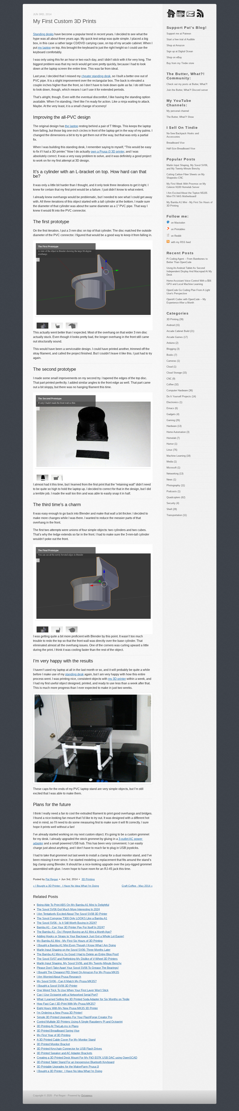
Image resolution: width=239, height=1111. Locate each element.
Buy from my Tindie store (180, 63)
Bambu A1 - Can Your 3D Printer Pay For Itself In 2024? (71, 927)
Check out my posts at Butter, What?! (187, 84)
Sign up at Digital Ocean (180, 51)
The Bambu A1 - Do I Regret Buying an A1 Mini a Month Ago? (74, 931)
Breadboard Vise (175, 142)
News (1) (171, 479)
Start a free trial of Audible (181, 39)
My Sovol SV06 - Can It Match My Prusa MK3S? (67, 981)
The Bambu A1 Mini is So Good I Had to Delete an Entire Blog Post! (78, 954)
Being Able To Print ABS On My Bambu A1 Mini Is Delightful (73, 904)
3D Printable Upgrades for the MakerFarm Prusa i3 (68, 1066)
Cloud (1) (171, 366)
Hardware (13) (174, 426)
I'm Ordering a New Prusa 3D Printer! (59, 1012)
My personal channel (178, 111)
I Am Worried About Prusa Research (59, 976)
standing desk (74, 674)
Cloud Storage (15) (177, 372)
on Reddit (175, 235)
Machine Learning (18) (178, 455)
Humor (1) (172, 443)
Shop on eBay (174, 57)
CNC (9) (171, 378)
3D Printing (88, 879)
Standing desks (43, 34)
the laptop (71, 126)
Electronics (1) (174, 402)
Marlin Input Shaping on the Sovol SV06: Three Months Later (73, 949)
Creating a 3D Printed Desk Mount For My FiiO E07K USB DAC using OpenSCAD (87, 1057)
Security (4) (173, 503)
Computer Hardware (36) (180, 390)
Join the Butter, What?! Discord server (187, 90)
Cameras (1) (173, 360)
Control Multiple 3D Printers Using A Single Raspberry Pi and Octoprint (79, 1021)
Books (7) (172, 354)
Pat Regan (52, 879)
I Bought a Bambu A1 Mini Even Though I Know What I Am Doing (76, 945)
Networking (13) (175, 473)
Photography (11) (176, 485)
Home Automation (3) (178, 432)
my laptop (44, 47)
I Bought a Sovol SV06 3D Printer (57, 985)
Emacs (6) (172, 408)
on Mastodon (177, 222)
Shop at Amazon (175, 45)
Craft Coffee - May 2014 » (137, 885)
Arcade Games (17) (177, 337)
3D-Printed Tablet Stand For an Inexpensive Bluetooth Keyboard (75, 1062)
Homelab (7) (173, 438)
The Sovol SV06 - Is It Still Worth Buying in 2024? (67, 922)
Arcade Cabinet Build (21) (180, 331)
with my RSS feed (180, 242)
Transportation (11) (177, 515)
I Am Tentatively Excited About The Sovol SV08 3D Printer (72, 913)
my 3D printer (117, 678)
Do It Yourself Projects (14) (181, 396)
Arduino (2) (172, 343)
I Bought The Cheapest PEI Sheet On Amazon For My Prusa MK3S (78, 972)
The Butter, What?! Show (180, 117)
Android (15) (173, 325)
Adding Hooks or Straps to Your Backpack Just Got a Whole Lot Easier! (80, 936)
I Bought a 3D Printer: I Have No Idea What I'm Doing (69, 1071)
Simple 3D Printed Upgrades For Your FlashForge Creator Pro (74, 1017)
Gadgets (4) (173, 414)
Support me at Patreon (179, 33)
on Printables (177, 229)
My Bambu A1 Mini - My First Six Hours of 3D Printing (70, 940)
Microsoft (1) (173, 467)
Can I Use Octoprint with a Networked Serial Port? (67, 994)
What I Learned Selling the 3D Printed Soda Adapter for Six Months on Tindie (83, 999)
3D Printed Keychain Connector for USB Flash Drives (69, 1048)
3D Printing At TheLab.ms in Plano (57, 1026)
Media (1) (172, 461)
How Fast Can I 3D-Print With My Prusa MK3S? (66, 1003)
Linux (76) (172, 449)
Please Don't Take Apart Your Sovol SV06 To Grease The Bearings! (78, 967)
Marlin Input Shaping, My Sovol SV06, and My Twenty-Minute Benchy (79, 963)
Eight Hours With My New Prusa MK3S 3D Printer (67, 1008)
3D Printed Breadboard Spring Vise (58, 1030)
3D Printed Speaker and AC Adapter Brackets (64, 1053)
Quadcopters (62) (176, 497)
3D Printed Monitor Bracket (53, 1044)
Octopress (86, 1095)
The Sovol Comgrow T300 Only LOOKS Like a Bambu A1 (72, 918)
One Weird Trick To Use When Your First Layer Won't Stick (72, 990)
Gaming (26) (173, 420)
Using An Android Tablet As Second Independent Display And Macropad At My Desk (190, 271)
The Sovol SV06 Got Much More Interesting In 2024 (68, 909)
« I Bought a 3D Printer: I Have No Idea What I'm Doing (66, 885)
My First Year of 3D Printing (53, 1035)
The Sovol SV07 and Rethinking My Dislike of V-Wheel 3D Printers (77, 958)
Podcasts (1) (173, 491)
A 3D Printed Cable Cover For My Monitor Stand (66, 1039)
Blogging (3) (173, 348)
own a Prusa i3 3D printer (107, 151)
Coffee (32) (173, 384)
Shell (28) (172, 509)
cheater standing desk (96, 76)
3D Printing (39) (175, 319)
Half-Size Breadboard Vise (181, 148)
